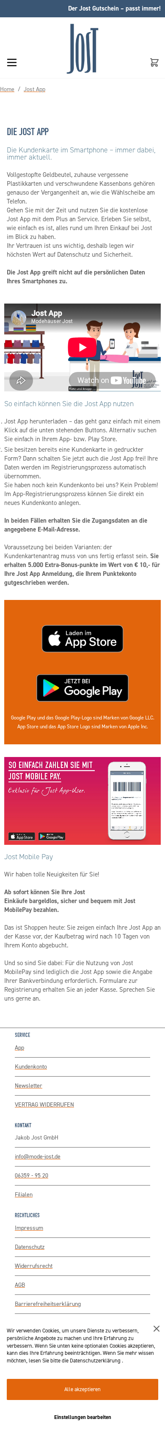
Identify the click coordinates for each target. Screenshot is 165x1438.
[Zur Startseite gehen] (82, 61)
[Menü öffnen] (12, 62)
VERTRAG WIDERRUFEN (44, 1105)
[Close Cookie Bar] (156, 1329)
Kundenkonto (31, 1067)
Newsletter (28, 1086)
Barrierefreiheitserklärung (48, 1304)
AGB (20, 1285)
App (19, 1048)
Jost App (34, 89)
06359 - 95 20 (31, 1176)
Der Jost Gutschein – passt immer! (114, 8)
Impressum (29, 1228)
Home (7, 89)
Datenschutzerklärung (96, 1360)
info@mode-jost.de (37, 1157)
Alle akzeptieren (82, 1389)
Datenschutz (29, 1247)
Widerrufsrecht (33, 1266)
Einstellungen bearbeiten (82, 1417)
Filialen (24, 1195)
